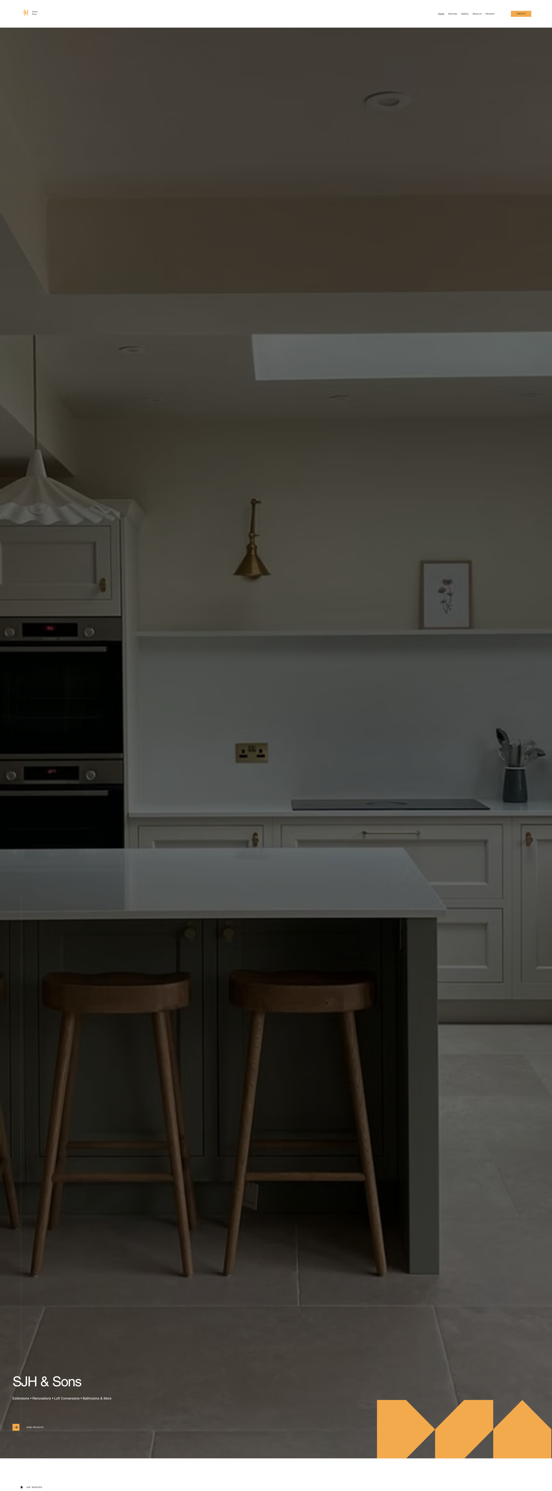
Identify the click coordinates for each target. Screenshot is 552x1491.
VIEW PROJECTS (34, 1427)
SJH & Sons (34, 12)
